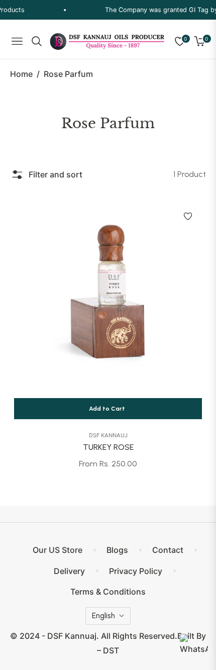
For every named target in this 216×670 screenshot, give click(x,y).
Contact (167, 550)
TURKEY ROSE (108, 447)
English (103, 615)
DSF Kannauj (108, 435)
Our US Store (57, 550)
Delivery (69, 571)
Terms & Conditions (108, 592)
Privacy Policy (135, 571)
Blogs (117, 550)
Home (21, 74)
